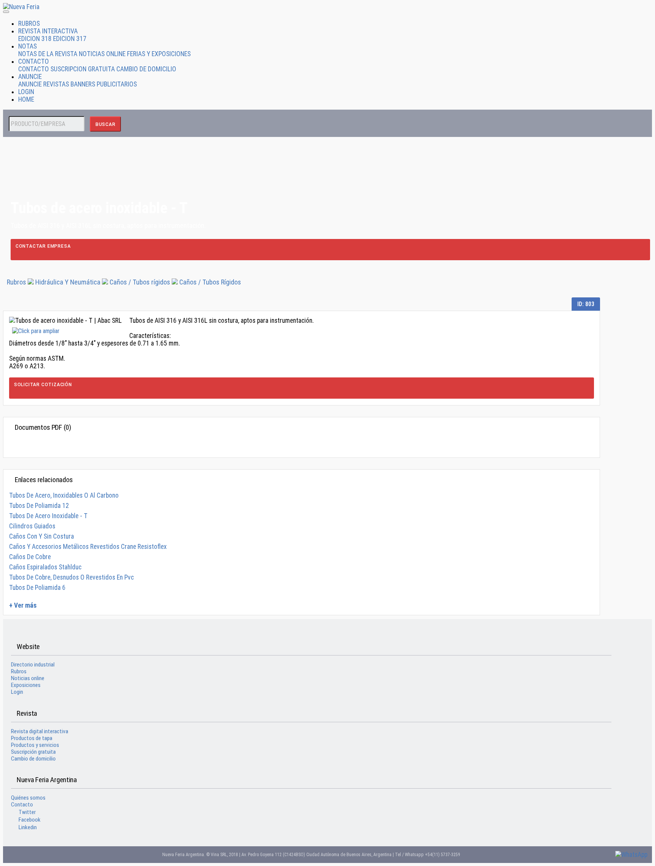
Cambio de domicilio (33, 758)
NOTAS (27, 46)
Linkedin (28, 827)
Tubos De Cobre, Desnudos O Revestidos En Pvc (71, 577)
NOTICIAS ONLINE (102, 54)
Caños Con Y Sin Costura (41, 536)
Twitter (27, 812)
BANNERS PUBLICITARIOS (104, 84)
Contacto (22, 804)
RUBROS (29, 23)
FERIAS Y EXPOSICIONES (159, 54)
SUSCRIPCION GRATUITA (82, 69)
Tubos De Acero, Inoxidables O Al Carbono (64, 495)
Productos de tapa (31, 738)
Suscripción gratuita (33, 751)
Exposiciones (26, 685)
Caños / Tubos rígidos (140, 282)
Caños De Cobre (30, 557)
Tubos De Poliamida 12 (39, 505)
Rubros (16, 282)
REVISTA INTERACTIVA (48, 31)
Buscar (106, 124)
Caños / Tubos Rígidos (210, 282)
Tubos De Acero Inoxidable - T (48, 516)
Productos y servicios (35, 745)
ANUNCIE (30, 76)
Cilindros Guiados (32, 526)
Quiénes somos (28, 797)
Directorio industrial (33, 664)
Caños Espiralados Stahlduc (45, 567)
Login (17, 691)
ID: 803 (585, 304)
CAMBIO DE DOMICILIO (146, 69)
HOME (26, 99)
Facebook (30, 819)
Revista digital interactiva (39, 731)
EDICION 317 (69, 38)
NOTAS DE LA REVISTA (47, 54)
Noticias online (27, 678)
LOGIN (26, 92)
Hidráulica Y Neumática (68, 282)
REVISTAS (56, 84)
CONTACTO (33, 61)
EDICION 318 (35, 38)
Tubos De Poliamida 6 (37, 587)
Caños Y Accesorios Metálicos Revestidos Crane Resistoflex (88, 546)
